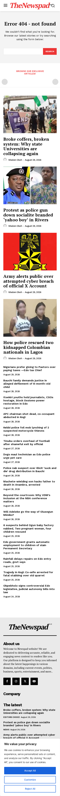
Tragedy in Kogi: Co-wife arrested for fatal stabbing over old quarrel (28, 574)
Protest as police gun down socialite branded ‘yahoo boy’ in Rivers (28, 214)
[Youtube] (34, 681)
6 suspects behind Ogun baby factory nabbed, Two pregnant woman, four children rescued (28, 528)
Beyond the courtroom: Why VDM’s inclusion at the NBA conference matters (26, 498)
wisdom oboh (15, 160)
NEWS (6, 729)
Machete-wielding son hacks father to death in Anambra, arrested (29, 483)
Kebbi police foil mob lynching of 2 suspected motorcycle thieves (26, 429)
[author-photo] (5, 160)
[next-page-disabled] (55, 82)
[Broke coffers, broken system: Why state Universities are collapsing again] (30, 114)
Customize (30, 779)
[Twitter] (25, 681)
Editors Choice (11, 717)
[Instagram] (16, 681)
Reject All (30, 788)
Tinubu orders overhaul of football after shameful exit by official (26, 442)
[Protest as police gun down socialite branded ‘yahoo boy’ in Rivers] (30, 185)
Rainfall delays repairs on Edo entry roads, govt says (27, 560)
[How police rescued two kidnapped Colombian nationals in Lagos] (30, 318)
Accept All (30, 770)
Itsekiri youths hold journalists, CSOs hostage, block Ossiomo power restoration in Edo (28, 400)
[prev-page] (5, 82)
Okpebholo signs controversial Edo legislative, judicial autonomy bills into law (29, 589)
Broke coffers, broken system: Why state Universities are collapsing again (26, 146)
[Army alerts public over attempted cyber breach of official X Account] (30, 251)
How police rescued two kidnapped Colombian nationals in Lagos (28, 347)
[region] (30, 767)
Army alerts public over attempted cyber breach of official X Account (28, 281)
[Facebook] (7, 681)
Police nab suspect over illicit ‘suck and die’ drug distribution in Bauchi (29, 469)
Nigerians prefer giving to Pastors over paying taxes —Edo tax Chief (29, 368)
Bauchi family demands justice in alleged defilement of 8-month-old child (26, 383)
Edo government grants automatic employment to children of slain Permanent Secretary (26, 545)
